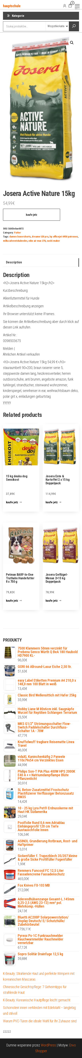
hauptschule (11, 6)
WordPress (48, 1045)
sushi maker (53, 240)
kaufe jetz (31, 214)
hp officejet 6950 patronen (64, 236)
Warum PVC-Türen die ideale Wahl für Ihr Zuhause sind (40, 1021)
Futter (17, 232)
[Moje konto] (64, 6)
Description (14, 262)
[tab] (41, 262)
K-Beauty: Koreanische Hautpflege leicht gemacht (36, 1000)
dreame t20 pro (40, 236)
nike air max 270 (37, 240)
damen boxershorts (20, 236)
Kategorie (18, 16)
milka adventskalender (15, 240)
